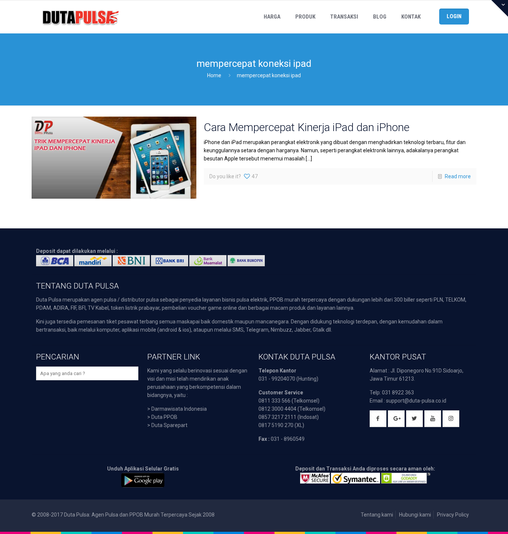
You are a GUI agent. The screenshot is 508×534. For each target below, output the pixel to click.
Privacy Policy (453, 515)
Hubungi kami (415, 515)
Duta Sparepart (169, 425)
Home (214, 75)
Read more (458, 176)
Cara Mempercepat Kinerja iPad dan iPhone (306, 127)
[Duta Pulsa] (80, 16)
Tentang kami (377, 515)
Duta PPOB (164, 417)
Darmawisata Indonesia (179, 409)
